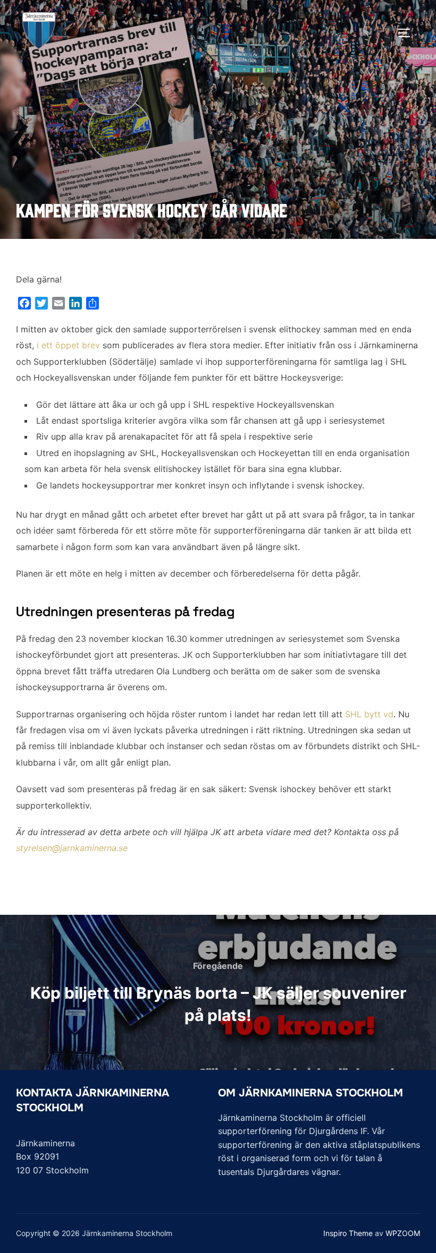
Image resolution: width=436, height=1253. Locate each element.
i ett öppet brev (68, 345)
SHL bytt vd (369, 714)
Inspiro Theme (348, 1233)
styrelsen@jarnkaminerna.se (72, 848)
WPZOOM (402, 1233)
